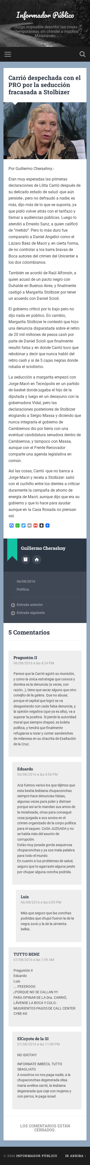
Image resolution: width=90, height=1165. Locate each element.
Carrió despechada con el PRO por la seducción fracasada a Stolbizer (44, 85)
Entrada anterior (30, 605)
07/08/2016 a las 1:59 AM (34, 960)
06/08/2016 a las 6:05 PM (41, 902)
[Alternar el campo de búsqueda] (83, 54)
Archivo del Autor (25, 559)
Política (23, 589)
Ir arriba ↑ (75, 1156)
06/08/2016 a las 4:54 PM (37, 774)
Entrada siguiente (31, 613)
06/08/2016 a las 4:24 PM (34, 663)
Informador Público (45, 15)
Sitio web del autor (36, 559)
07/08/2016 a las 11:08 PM (38, 1044)
